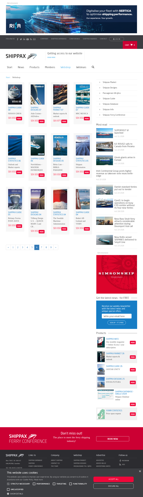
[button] (48, 493)
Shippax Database (59, 39)
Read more (51, 57)
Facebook (125, 460)
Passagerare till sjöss (82, 466)
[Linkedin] (24, 39)
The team (54, 466)
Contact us (55, 463)
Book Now (113, 439)
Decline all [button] (113, 486)
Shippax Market (80, 460)
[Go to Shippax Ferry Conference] (28, 438)
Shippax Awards (90, 39)
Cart (130, 45)
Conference (74, 39)
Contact (103, 39)
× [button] (140, 471)
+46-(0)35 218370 (15, 468)
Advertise (100, 460)
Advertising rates (103, 466)
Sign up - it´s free (116, 322)
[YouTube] (27, 39)
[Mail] (34, 39)
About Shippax (56, 460)
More (19, 119)
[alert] (71, 482)
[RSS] (31, 39)
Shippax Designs (80, 463)
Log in (117, 39)
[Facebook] (17, 39)
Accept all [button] (113, 479)
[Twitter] (20, 39)
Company (44, 39)
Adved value (101, 463)
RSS (123, 464)
